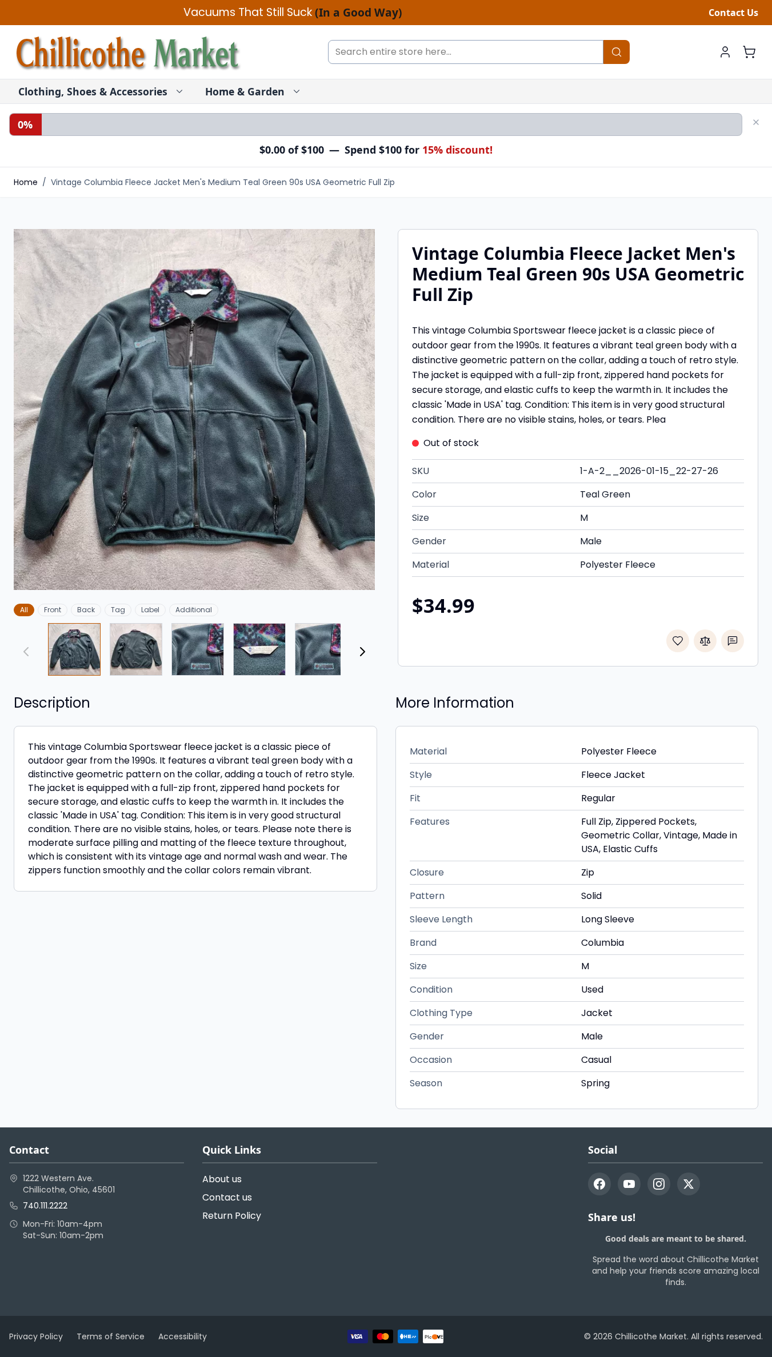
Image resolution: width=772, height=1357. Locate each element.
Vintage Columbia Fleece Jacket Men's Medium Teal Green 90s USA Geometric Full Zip (223, 182)
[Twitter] (688, 1184)
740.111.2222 (45, 1205)
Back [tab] (86, 610)
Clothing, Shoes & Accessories (92, 91)
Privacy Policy (36, 1336)
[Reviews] (732, 640)
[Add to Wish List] (677, 640)
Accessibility (182, 1336)
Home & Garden (245, 91)
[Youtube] (629, 1184)
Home (26, 182)
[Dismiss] (756, 122)
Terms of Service (111, 1336)
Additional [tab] (193, 610)
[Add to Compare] (705, 640)
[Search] (616, 52)
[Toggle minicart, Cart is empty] (749, 52)
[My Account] (725, 52)
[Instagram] (658, 1184)
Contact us (227, 1197)
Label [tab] (150, 610)
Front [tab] (52, 610)
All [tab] (24, 610)
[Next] (362, 651)
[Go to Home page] (128, 52)
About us (222, 1179)
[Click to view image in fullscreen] (194, 409)
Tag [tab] (118, 610)
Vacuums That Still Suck (292, 12)
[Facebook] (599, 1184)
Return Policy (231, 1215)
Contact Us (733, 12)
